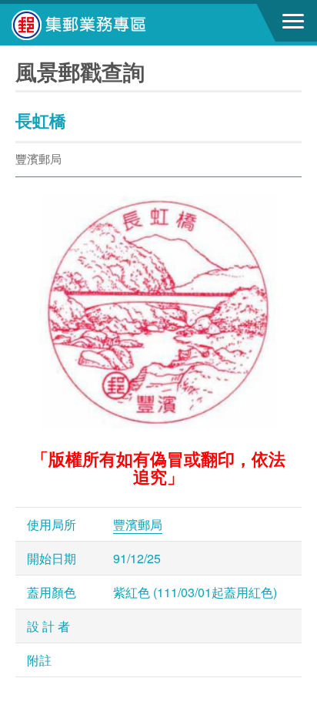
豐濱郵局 (137, 524)
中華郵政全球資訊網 (96, 24)
